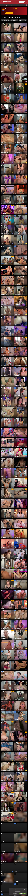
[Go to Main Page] (8, 1)
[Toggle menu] (1, 2)
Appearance (6, 20)
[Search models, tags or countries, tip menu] (26, 5)
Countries (15, 20)
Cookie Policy (18, 891)
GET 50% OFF (9, 13)
